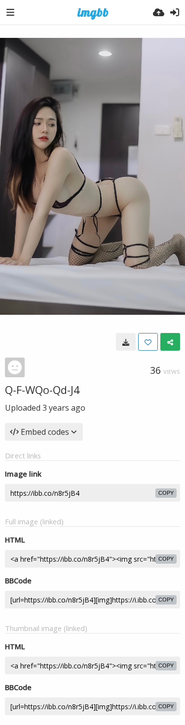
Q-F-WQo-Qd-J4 (42, 389)
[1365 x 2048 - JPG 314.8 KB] (126, 342)
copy (166, 493)
